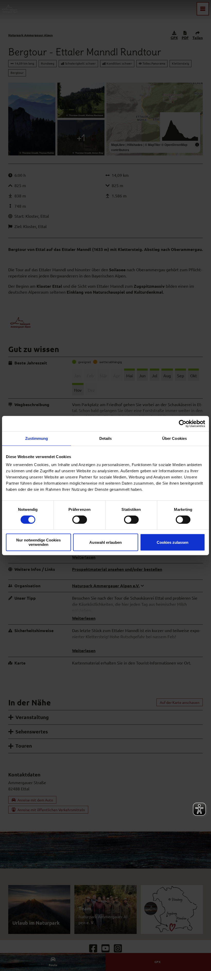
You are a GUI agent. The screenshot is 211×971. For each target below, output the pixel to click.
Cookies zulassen (172, 542)
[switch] (79, 519)
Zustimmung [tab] (36, 438)
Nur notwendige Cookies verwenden (38, 542)
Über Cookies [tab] (174, 438)
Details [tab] (105, 438)
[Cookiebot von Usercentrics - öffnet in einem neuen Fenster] (182, 423)
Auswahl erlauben (105, 542)
